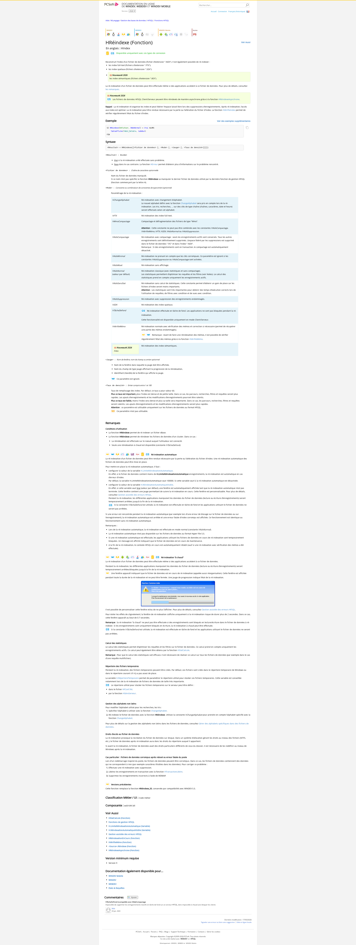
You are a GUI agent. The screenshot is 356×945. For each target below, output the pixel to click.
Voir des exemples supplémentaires (233, 121)
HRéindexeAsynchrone (228, 99)
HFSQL (150, 20)
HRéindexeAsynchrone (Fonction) (124, 850)
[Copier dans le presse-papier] (247, 128)
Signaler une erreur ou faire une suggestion (218, 922)
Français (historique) (236, 11)
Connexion (222, 11)
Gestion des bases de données (133, 20)
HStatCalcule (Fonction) (119, 818)
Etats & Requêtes (116, 888)
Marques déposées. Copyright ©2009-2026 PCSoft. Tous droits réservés (178, 936)
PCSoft (138, 932)
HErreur (154, 164)
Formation (192, 932)
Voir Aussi (245, 42)
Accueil (214, 11)
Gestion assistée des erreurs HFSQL (134, 494)
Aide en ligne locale (244, 922)
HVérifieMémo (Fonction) (120, 842)
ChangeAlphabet (188, 203)
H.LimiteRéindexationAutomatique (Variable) (129, 826)
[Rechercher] (247, 5)
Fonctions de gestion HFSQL (121, 822)
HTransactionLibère (173, 771)
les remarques (112, 89)
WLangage (115, 20)
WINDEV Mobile (116, 876)
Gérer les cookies (213, 932)
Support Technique (178, 932)
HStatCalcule (183, 650)
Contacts (201, 932)
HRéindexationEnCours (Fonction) (124, 838)
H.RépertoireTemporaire (127, 678)
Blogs (166, 932)
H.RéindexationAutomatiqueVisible (157, 484)
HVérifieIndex (229, 110)
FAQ (160, 932)
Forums (154, 932)
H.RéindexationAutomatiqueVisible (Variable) (129, 830)
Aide (107, 20)
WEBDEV (112, 884)
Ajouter (134, 897)
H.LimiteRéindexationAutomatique (157, 470)
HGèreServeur (129, 693)
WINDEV (112, 880)
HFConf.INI (127, 689)
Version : (125, 11)
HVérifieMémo (196, 339)
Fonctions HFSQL (162, 20)
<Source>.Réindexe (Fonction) (122, 846)
